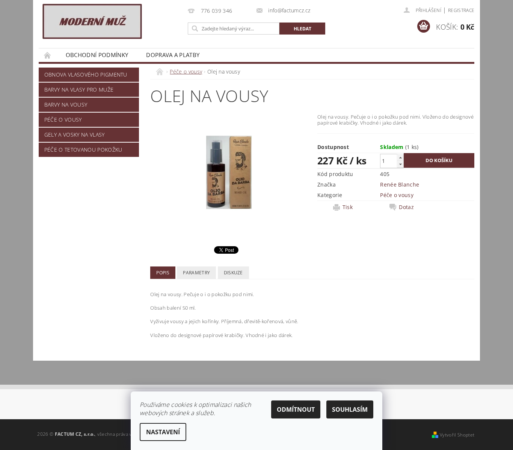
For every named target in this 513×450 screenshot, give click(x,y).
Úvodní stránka (48, 55)
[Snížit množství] (400, 164)
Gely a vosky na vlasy (74, 134)
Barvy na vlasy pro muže (78, 89)
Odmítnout (296, 409)
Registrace (461, 10)
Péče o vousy (63, 119)
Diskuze (233, 272)
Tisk (348, 207)
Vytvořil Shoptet (457, 435)
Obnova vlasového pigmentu (85, 74)
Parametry (196, 272)
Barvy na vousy (65, 104)
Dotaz (406, 207)
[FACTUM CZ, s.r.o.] (92, 21)
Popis (162, 272)
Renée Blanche (399, 184)
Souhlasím (350, 409)
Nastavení (163, 432)
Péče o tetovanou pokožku (83, 149)
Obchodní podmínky (97, 55)
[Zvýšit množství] (400, 157)
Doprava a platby (172, 55)
